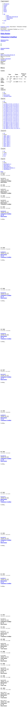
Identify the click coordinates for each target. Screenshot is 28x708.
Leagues (5, 5)
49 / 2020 (11, 105)
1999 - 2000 (6, 137)
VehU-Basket (7, 166)
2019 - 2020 (6, 144)
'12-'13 (2, 620)
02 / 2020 (11, 107)
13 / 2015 (11, 118)
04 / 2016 (11, 115)
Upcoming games (7, 96)
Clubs (4, 7)
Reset (2, 171)
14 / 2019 (11, 109)
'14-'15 (2, 538)
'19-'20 (2, 201)
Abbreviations (9, 18)
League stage (7, 30)
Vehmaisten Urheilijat (9, 167)
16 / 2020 (11, 106)
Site (4, 14)
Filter (2, 88)
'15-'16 (2, 416)
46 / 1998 (11, 127)
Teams (4, 9)
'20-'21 (2, 179)
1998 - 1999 (6, 135)
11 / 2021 (11, 103)
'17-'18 (2, 334)
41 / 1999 (11, 124)
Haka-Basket (7, 164)
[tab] (14, 180)
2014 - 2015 (6, 139)
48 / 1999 (11, 123)
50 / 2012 (11, 121)
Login (4, 20)
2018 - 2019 (6, 143)
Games (5, 6)
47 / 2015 (11, 116)
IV (5, 179)
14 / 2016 (11, 114)
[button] (14, 213)
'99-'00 (2, 644)
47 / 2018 (11, 110)
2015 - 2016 (6, 141)
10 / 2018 (11, 111)
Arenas (5, 11)
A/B (5, 153)
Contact (8, 19)
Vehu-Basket (7, 169)
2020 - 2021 (6, 146)
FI (3, 23)
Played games (6, 94)
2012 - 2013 (6, 138)
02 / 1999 (11, 125)
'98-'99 (2, 669)
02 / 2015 (11, 119)
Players (5, 10)
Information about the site (12, 16)
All (4, 92)
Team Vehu (6, 165)
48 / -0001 (11, 128)
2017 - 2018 (6, 142)
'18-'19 (2, 253)
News (7, 15)
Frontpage (3, 26)
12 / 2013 (11, 120)
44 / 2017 (11, 112)
